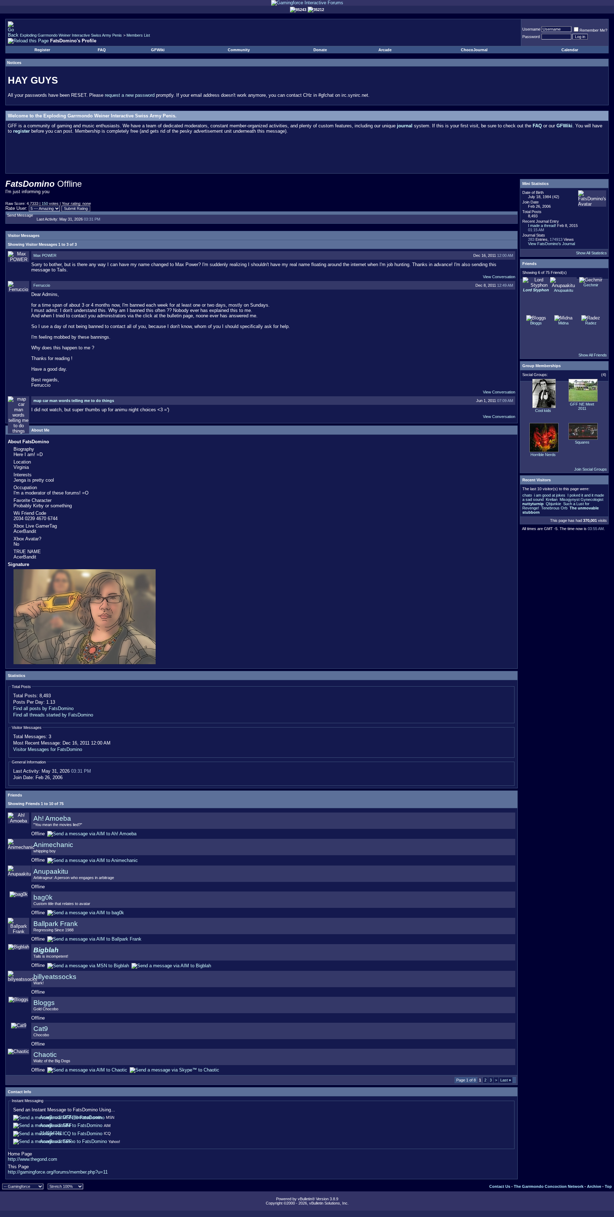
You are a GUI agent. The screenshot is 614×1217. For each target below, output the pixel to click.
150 (45, 203)
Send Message (20, 215)
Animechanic (53, 844)
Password (531, 37)
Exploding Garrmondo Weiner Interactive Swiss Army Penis (71, 35)
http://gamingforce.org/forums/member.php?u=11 (58, 1172)
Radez (591, 323)
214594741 (51, 1133)
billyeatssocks (54, 976)
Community (239, 50)
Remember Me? (593, 30)
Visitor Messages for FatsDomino (47, 749)
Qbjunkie (553, 504)
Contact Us (499, 1186)
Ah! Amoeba (52, 818)
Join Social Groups (590, 469)
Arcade (385, 50)
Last (505, 1080)
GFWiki (158, 50)
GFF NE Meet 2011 (582, 406)
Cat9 (40, 1028)
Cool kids (543, 410)
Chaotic (45, 1054)
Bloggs (44, 1002)
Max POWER (44, 255)
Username (531, 29)
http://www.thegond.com (32, 1159)
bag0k (43, 897)
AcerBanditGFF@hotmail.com (71, 1117)
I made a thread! (542, 225)
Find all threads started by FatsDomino (53, 715)
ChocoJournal (474, 50)
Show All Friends (592, 355)
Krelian (552, 499)
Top (608, 1186)
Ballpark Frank (55, 923)
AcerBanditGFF (56, 1125)
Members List (138, 35)
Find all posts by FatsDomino (43, 708)
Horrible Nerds (543, 455)
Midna (563, 323)
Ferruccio (41, 285)
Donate (320, 50)
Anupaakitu (50, 871)
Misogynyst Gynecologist (581, 499)
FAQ (102, 50)
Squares (582, 442)
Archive (594, 1186)
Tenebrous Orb (554, 508)
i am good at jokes (549, 495)
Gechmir (590, 285)
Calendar (569, 50)
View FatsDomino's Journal (551, 244)
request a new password (130, 95)
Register (42, 50)
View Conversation (499, 277)
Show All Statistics (591, 253)
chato (527, 495)
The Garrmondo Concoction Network (548, 1186)
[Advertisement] (307, 155)
